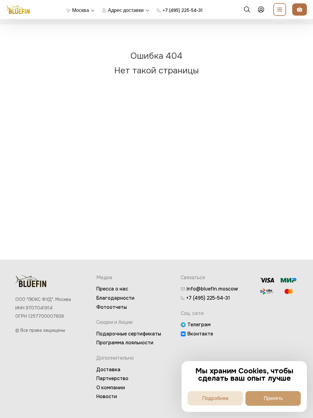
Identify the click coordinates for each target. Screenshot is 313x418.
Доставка (108, 369)
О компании (110, 387)
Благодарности (115, 298)
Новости (106, 396)
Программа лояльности (124, 342)
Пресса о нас (112, 289)
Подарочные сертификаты (128, 334)
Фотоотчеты (111, 307)
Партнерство (112, 378)
